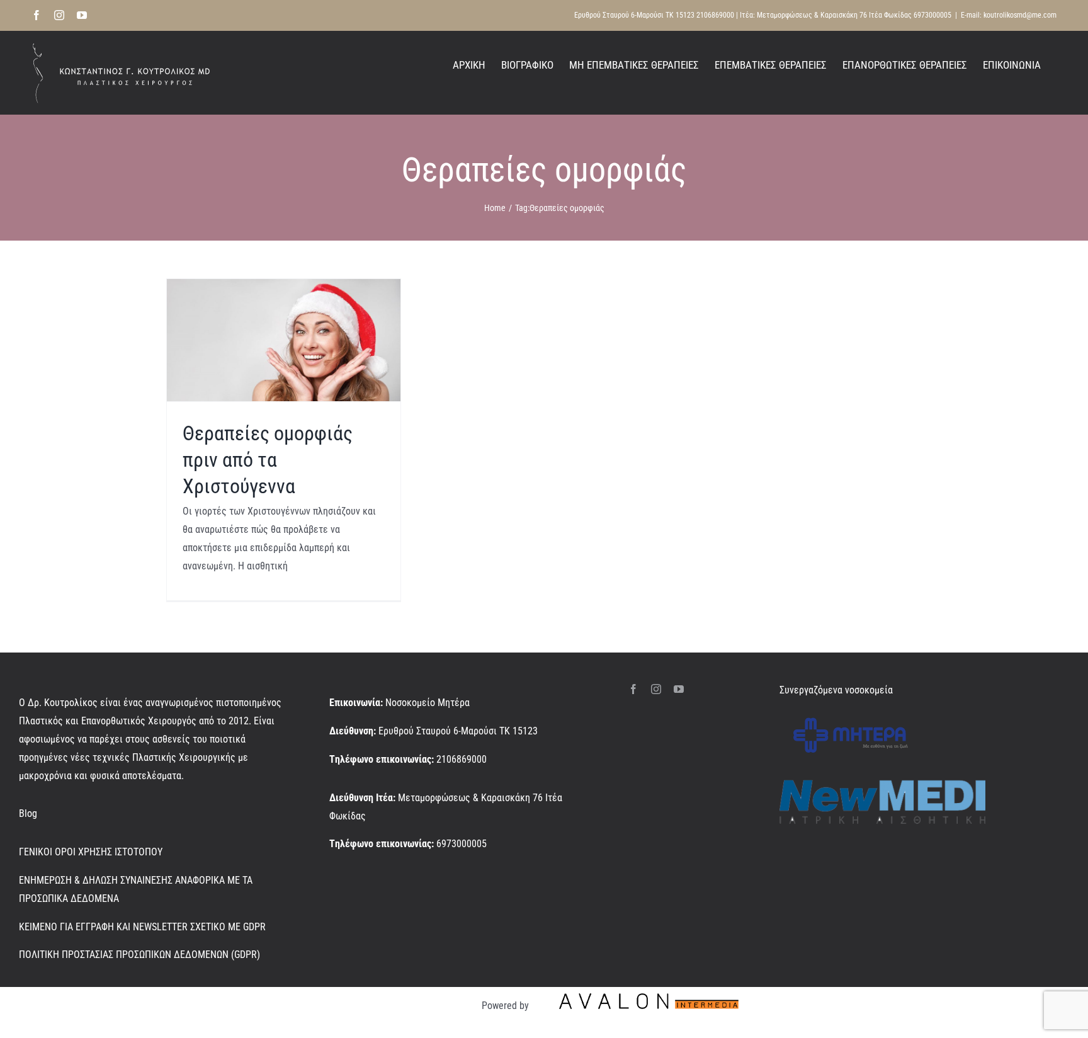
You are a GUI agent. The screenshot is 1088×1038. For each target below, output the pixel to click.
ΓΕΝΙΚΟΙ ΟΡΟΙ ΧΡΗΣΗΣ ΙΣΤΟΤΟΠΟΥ (90, 852)
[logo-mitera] (850, 715)
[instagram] (656, 689)
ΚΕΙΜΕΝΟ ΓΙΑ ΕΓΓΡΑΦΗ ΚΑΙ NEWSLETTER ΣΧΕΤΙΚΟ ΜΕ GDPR (142, 927)
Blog (28, 813)
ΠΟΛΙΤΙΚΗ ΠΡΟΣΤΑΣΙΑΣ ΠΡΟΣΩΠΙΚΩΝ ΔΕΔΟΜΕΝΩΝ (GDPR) (139, 955)
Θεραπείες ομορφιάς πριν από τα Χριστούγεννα (268, 459)
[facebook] (633, 689)
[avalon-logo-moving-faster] (649, 992)
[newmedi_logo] (882, 784)
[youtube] (679, 689)
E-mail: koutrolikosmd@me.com (1009, 15)
